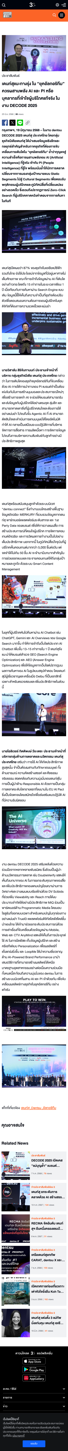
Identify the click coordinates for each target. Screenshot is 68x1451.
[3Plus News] (10, 16)
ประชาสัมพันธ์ (38, 1156)
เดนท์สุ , (26, 1108)
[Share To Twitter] (12, 123)
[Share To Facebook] (5, 123)
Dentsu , (37, 1108)
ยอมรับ (34, 1444)
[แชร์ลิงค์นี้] (28, 123)
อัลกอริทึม (49, 1108)
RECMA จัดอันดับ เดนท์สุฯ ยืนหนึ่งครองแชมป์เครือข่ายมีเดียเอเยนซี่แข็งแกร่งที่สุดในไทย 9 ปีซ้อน (47, 1226)
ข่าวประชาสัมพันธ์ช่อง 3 (43, 1187)
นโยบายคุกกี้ (18, 1436)
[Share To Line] (20, 123)
